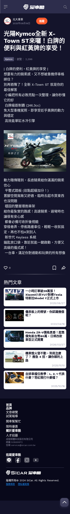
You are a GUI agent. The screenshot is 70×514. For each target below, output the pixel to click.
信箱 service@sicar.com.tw (20, 445)
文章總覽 (12, 412)
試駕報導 (12, 416)
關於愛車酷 (13, 430)
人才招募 (12, 435)
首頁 (9, 405)
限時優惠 (12, 426)
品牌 (9, 408)
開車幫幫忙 (13, 421)
